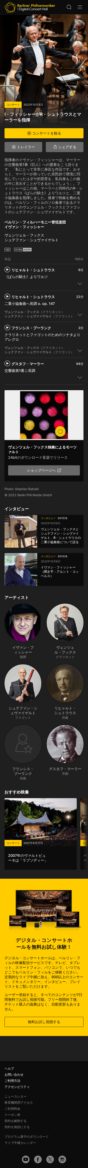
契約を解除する (16, 1121)
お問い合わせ (14, 1074)
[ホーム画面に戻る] (30, 7)
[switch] (79, 283)
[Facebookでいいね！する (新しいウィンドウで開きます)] (38, 1159)
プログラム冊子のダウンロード (27, 1136)
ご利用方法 (12, 1080)
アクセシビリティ (17, 1087)
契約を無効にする (17, 1127)
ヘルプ (9, 1068)
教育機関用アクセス (19, 1102)
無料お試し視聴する (44, 1022)
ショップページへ (41, 470)
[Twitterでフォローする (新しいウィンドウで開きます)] (50, 1159)
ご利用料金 (12, 1108)
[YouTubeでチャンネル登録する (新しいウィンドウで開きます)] (26, 1159)
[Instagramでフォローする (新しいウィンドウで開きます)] (62, 1159)
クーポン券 (12, 1115)
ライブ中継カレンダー (20, 1143)
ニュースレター (16, 1096)
